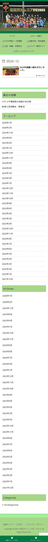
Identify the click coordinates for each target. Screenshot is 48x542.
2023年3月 (7, 218)
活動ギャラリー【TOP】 (13, 524)
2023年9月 (7, 203)
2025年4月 (7, 142)
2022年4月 (7, 258)
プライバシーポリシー (35, 524)
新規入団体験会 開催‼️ (13, 106)
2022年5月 (7, 253)
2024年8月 (7, 168)
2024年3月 (7, 178)
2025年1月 (7, 147)
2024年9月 (7, 163)
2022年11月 (7, 233)
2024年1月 (7, 183)
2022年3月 (7, 264)
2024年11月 (7, 157)
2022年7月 (7, 243)
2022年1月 (7, 274)
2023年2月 (7, 223)
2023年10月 (7, 198)
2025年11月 (7, 132)
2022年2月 (7, 269)
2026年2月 (7, 127)
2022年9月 (7, 238)
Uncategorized (11, 504)
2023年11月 (7, 193)
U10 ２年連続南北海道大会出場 (16, 101)
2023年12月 (7, 188)
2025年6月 (7, 137)
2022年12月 (7, 228)
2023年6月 (7, 208)
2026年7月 (7, 122)
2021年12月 (7, 279)
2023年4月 (7, 213)
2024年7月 (7, 173)
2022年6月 (7, 248)
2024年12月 (7, 152)
